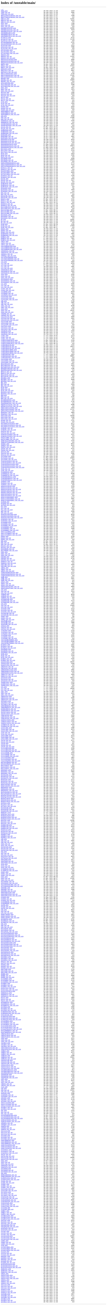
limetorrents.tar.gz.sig (10, 723)
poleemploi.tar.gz (8, 1004)
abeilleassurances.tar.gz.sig (12, 17)
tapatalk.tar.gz (7, 1165)
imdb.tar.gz (5, 578)
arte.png (4, 102)
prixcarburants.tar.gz (9, 1027)
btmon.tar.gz (6, 230)
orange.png (5, 897)
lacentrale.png (7, 662)
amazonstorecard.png (9, 59)
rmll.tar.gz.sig (7, 1082)
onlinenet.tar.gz (7, 881)
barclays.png (6, 149)
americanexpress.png (9, 73)
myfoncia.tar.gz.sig (9, 833)
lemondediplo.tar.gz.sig (10, 707)
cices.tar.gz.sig (7, 290)
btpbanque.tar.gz (7, 233)
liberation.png (7, 715)
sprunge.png (5, 1135)
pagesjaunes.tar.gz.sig (10, 917)
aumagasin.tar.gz (7, 120)
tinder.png (5, 1184)
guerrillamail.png (8, 531)
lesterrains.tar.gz (8, 712)
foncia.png (5, 451)
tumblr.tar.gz (6, 1212)
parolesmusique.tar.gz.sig (11, 946)
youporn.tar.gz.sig (8, 1292)
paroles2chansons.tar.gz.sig (12, 936)
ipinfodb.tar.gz (7, 622)
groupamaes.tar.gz (8, 528)
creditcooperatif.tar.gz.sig (12, 343)
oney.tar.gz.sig (7, 880)
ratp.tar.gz (5, 1040)
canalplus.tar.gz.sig (9, 252)
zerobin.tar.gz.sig (8, 1302)
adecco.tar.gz (6, 20)
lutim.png (4, 743)
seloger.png (5, 1098)
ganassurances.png (8, 486)
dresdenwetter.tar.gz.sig (11, 403)
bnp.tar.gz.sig (7, 194)
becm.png (4, 153)
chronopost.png (7, 279)
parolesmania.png (7, 938)
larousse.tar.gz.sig (9, 680)
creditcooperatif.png (9, 340)
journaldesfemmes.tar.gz (10, 641)
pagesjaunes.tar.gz (8, 916)
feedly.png (5, 444)
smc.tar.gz (5, 1112)
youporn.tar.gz (7, 1291)
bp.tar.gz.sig (6, 222)
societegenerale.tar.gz (10, 1116)
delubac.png (5, 378)
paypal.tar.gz (6, 966)
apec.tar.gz (5, 89)
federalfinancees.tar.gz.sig (12, 442)
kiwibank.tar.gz (7, 651)
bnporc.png (5, 199)
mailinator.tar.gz (8, 767)
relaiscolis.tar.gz (8, 1066)
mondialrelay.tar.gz (9, 817)
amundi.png (5, 78)
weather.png (5, 1256)
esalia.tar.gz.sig (8, 433)
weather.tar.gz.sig (8, 1259)
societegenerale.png (9, 1115)
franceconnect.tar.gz (9, 461)
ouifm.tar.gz (6, 906)
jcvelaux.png (6, 630)
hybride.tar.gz (7, 564)
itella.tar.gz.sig (8, 629)
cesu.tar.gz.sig (7, 277)
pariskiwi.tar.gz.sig (9, 931)
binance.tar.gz (7, 175)
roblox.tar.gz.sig (8, 1085)
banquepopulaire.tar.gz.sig (12, 147)
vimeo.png (4, 1240)
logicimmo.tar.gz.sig (9, 738)
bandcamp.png (6, 135)
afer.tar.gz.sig (7, 26)
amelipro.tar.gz (7, 70)
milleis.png (5, 803)
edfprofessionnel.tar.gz (10, 409)
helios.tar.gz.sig (8, 547)
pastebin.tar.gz (7, 958)
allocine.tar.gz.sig (9, 48)
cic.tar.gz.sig (7, 287)
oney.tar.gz (5, 878)
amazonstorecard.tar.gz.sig (12, 62)
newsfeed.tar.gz (7, 861)
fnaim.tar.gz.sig (7, 450)
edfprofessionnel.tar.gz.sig (12, 411)
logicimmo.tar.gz (7, 737)
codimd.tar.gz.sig (8, 315)
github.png (5, 502)
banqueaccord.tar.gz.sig (10, 142)
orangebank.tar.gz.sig (9, 903)
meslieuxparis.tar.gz (9, 792)
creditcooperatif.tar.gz (10, 342)
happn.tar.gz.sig (7, 539)
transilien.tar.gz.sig (9, 1206)
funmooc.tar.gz (7, 483)
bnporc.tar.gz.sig (8, 202)
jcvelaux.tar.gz (7, 632)
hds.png (4, 541)
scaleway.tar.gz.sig (9, 1096)
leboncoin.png (6, 696)
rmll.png (4, 1079)
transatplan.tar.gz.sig (10, 1201)
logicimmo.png (6, 735)
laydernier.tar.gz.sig (9, 685)
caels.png (4, 241)
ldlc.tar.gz (5, 693)
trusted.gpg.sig (7, 1209)
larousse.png (6, 677)
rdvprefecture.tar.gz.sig (11, 1049)
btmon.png (4, 229)
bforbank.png (6, 158)
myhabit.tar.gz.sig (8, 837)
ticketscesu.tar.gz (8, 1178)
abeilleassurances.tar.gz (11, 15)
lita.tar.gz (5, 732)
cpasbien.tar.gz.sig (9, 334)
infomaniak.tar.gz (8, 600)
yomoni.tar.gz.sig (8, 1283)
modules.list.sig (7, 814)
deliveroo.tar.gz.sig (9, 376)
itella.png (5, 626)
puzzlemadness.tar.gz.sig (11, 1032)
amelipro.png (6, 69)
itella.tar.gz (6, 627)
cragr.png (4, 335)
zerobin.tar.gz (7, 1300)
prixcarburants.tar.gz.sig (11, 1029)
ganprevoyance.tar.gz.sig (11, 495)
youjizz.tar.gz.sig (8, 1287)
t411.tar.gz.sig (7, 1164)
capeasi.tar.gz (7, 254)
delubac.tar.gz (7, 379)
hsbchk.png (5, 556)
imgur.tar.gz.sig (7, 585)
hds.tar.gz (5, 542)
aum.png (4, 116)
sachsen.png (5, 1093)
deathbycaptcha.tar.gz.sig (11, 370)
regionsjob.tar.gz (8, 1062)
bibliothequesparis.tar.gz (11, 164)
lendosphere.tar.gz (8, 709)
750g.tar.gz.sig (7, 14)
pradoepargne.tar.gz (9, 1011)
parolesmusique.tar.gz (9, 944)
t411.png (4, 1160)
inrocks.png (5, 608)
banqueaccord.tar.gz (9, 141)
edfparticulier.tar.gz (9, 404)
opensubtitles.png (8, 892)
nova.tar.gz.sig (7, 867)
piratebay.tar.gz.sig (9, 982)
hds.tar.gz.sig (7, 544)
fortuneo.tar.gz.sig (9, 459)
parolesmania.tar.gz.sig (10, 941)
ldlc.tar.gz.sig (7, 695)
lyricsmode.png (7, 753)
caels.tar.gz (6, 243)
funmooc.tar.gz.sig (8, 484)
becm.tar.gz (5, 155)
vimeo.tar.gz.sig (7, 1244)
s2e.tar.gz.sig (7, 1091)
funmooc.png (5, 481)
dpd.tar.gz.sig (7, 398)
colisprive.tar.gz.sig (9, 320)
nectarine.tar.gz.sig (9, 850)
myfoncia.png (6, 829)
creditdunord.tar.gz (9, 346)
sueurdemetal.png (7, 1140)
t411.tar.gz (5, 1162)
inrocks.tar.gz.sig (8, 611)
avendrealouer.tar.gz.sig (11, 125)
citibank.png (6, 291)
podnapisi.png (6, 993)
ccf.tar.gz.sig (7, 265)
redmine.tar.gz (7, 1057)
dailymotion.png (7, 364)
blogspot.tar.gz (7, 189)
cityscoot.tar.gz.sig (9, 299)
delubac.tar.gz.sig (8, 381)
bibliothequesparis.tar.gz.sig (13, 166)
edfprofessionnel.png (9, 407)
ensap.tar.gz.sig (7, 422)
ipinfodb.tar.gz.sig (9, 624)
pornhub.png (5, 1007)
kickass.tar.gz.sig (8, 647)
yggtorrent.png (7, 1275)
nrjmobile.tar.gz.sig (9, 870)
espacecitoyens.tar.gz (9, 434)
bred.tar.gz (5, 226)
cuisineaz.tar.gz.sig (9, 362)
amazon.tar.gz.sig (8, 58)
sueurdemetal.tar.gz (9, 1142)
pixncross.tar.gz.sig (9, 989)
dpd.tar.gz (5, 396)
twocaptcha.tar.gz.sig (9, 1226)
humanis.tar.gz (7, 561)
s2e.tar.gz (5, 1090)
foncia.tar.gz (6, 453)
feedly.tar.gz (6, 445)
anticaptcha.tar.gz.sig (10, 86)
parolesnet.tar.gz (8, 949)
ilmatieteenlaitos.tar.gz (11, 574)
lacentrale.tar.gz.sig (9, 665)
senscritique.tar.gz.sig (10, 1106)
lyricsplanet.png (7, 757)
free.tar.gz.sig (7, 470)
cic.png (4, 284)
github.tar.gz (6, 503)
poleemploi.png (7, 1002)
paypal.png (5, 964)
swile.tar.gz (6, 1154)
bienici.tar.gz (7, 167)
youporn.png (5, 1289)
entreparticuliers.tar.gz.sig (12, 426)
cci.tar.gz (5, 266)
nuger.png (4, 872)
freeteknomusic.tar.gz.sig (11, 480)
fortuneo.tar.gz (7, 458)
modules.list (6, 812)
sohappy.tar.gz (7, 1123)
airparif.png (6, 37)
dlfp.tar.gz (5, 389)
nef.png (4, 851)
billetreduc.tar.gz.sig (10, 174)
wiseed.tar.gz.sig (8, 1262)
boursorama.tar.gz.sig (9, 213)
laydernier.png (7, 682)
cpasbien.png (6, 331)
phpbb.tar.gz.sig (7, 977)
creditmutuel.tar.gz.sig (10, 357)
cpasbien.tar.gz (7, 332)
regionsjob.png (7, 1060)
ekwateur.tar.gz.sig (9, 414)
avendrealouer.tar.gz (9, 124)
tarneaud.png (6, 1168)
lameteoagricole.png (9, 669)
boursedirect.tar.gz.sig (10, 208)
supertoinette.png (8, 1145)
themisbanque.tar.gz (9, 1175)
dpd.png (4, 395)
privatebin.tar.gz (8, 1022)
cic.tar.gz (5, 285)
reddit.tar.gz (6, 1052)
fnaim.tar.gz (6, 448)
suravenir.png (6, 1149)
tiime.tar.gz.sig (7, 1182)
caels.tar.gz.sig (7, 244)
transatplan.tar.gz (8, 1200)
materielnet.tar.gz (8, 784)
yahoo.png (4, 1273)
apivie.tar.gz (6, 94)
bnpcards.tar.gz (7, 196)
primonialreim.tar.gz (9, 1018)
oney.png (4, 876)
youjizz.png (5, 1284)
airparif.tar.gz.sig (9, 40)
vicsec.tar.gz (6, 1233)
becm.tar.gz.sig (7, 156)
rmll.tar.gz (5, 1080)
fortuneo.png (6, 456)
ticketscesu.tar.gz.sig (10, 1179)
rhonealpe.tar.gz (7, 1076)
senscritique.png (7, 1102)
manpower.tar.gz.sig (9, 773)
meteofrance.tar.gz (8, 800)
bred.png (4, 224)
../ (2, 9)
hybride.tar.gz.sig (8, 566)
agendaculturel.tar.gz (9, 29)
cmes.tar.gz (5, 306)
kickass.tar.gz (7, 646)
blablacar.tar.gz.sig (9, 186)
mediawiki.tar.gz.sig (9, 790)
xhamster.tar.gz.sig (9, 1272)
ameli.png (4, 64)
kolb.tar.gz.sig (7, 657)
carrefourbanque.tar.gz (10, 258)
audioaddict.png (7, 111)
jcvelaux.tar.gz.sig (9, 633)
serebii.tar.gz (7, 1107)
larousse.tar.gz (7, 679)
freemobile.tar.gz (8, 473)
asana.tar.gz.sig (7, 109)
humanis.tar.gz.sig (8, 563)
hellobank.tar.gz (7, 549)
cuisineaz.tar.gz (7, 360)
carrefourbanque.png (9, 257)
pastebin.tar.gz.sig (9, 960)
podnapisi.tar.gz (7, 994)
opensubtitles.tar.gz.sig (11, 895)
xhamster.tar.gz (7, 1270)
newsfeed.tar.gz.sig (9, 862)
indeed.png (5, 594)
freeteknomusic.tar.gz (9, 478)
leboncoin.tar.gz (7, 698)
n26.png (4, 839)
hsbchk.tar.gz (6, 558)
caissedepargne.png (8, 246)
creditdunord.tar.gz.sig (10, 348)
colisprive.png (7, 316)
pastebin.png (6, 956)
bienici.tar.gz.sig (8, 169)
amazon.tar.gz (6, 56)
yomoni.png (5, 1280)
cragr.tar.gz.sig (7, 338)
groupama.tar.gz (7, 524)
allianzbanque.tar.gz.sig (11, 44)
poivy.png (4, 997)
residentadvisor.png (9, 1069)
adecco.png (5, 18)
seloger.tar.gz (7, 1099)
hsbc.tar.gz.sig (7, 555)
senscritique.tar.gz (9, 1104)
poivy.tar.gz (6, 999)
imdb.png (4, 577)
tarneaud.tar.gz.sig (9, 1171)
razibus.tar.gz (7, 1044)
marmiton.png (6, 779)
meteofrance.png (7, 798)
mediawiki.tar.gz (7, 789)
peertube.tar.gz (7, 971)
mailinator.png (7, 765)
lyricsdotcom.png (7, 748)
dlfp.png (4, 387)
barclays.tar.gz (7, 150)
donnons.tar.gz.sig (8, 393)
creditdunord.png (7, 345)
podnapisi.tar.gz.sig (9, 996)
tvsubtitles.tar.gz (8, 1217)
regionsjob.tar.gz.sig (9, 1063)
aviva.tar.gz (6, 127)
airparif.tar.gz (7, 39)
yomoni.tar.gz (6, 1281)
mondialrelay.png (7, 815)
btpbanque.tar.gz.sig (9, 235)
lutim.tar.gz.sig (7, 746)
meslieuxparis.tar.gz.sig (11, 793)
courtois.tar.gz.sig (9, 329)
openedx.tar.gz (7, 889)
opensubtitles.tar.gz (9, 894)
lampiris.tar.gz (7, 674)
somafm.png (5, 1126)
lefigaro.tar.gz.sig (9, 704)
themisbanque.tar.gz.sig (10, 1176)
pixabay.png (5, 983)
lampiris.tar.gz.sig (9, 676)
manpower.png (6, 770)
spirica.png (5, 1131)
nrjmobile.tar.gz (7, 869)
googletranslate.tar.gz (10, 516)
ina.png (4, 589)
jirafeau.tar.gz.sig (9, 638)
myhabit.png (5, 834)
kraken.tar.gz (6, 658)
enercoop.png (6, 415)
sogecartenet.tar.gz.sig (10, 1121)
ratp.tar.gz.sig (7, 1041)
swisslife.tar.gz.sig (9, 1159)
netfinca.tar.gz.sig (9, 858)
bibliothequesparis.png (10, 163)
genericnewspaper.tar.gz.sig (12, 500)
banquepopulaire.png (9, 144)
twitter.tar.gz (7, 1222)
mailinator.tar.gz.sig (9, 768)
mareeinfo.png (6, 775)
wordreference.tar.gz (9, 1266)
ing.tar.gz (5, 605)
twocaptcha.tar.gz (8, 1225)
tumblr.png (5, 1211)
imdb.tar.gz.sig (7, 580)
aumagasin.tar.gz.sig (9, 122)
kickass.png (5, 644)
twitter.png (5, 1220)
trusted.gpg (5, 1207)
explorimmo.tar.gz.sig (9, 439)
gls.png (4, 506)
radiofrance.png (7, 1033)
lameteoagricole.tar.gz (10, 671)
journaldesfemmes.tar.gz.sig (12, 643)
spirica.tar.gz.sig (8, 1134)
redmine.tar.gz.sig (8, 1058)
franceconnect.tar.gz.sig (11, 462)
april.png (4, 97)
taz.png (4, 1173)
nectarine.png (6, 847)
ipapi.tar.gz (6, 618)
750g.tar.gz (5, 12)
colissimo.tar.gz (7, 323)
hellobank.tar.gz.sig (9, 550)
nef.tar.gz (5, 853)
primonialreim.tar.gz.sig (11, 1019)
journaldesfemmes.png (9, 640)
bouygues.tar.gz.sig (9, 218)
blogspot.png (6, 188)
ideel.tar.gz (6, 569)
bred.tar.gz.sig (7, 227)
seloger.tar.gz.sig (8, 1101)
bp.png (3, 219)
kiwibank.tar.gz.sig (9, 652)
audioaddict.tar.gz (8, 113)
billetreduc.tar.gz (8, 172)
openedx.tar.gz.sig (8, 891)
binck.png (4, 178)
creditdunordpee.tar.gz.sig (12, 353)
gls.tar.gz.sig (7, 509)
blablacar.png (6, 183)
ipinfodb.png (6, 621)
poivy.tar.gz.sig (7, 1000)
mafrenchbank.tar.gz (9, 762)
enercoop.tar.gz (7, 417)
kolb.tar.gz (5, 655)
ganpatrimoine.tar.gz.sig (11, 492)
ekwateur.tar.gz (7, 412)
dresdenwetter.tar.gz (9, 401)
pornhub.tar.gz (7, 1008)
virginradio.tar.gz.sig (10, 1250)
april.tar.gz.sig (7, 100)
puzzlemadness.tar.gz (9, 1030)
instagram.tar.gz (7, 613)
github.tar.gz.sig (8, 505)
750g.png (4, 11)
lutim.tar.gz (6, 745)
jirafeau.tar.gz (7, 636)
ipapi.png (4, 616)
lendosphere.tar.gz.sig (10, 710)
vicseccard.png (7, 1236)
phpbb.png (4, 974)
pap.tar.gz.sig (7, 927)
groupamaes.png (7, 527)
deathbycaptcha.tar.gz (9, 368)
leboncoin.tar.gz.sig (9, 699)
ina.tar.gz (5, 591)
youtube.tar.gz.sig (8, 1297)
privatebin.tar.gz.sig (9, 1024)
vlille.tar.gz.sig (8, 1255)
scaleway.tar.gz (7, 1095)
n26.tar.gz (5, 840)
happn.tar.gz (6, 538)
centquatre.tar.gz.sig (9, 273)
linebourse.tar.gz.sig (9, 726)
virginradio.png (7, 1247)
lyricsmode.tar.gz (8, 754)
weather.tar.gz (7, 1258)
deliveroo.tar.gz (7, 375)
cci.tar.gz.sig (7, 268)
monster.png (5, 820)
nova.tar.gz (5, 866)
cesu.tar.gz (5, 276)
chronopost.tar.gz (8, 280)
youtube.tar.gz (7, 1295)
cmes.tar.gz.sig (7, 307)
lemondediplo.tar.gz (9, 706)
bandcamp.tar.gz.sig (9, 138)
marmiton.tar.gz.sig (9, 782)
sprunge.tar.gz (7, 1137)
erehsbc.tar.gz (7, 428)
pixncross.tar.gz (7, 988)
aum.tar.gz (5, 117)
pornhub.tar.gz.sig (8, 1010)
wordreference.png (8, 1264)
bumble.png (5, 236)
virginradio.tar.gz (8, 1248)
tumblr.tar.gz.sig (8, 1214)
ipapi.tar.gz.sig (7, 619)
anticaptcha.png (7, 83)
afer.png (4, 23)
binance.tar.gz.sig (8, 177)
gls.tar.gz (5, 508)
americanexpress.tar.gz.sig (12, 76)
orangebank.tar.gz (8, 902)
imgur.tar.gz (6, 583)
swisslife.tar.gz (7, 1157)
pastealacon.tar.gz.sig (10, 955)
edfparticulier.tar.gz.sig (11, 406)
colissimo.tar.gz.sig (9, 324)
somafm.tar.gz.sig (8, 1129)
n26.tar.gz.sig (7, 842)
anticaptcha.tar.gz (8, 84)
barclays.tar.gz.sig (9, 152)
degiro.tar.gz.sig (8, 373)
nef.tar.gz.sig (7, 855)
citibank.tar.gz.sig (9, 295)
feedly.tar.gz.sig (8, 447)
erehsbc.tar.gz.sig (8, 429)
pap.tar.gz (5, 925)
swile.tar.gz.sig (7, 1156)
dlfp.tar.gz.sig (7, 390)
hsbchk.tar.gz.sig (8, 560)
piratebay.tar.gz (7, 980)
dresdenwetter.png (8, 400)
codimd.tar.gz (6, 313)
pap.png (4, 924)
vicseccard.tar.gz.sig (9, 1239)
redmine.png (5, 1055)
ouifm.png (4, 905)
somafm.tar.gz (6, 1127)
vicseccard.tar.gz (8, 1237)
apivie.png (5, 92)
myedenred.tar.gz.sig (9, 828)
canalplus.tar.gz (7, 251)
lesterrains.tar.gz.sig (10, 713)
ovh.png (4, 909)
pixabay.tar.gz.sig (8, 986)
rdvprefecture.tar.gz (9, 1047)
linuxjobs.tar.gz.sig (9, 731)
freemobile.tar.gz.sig (9, 475)
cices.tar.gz (6, 288)
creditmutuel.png (7, 354)
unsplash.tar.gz (7, 1228)
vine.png (4, 1245)
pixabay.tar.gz (7, 985)
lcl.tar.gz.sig (7, 690)
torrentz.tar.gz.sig (9, 1195)
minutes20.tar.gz (7, 809)
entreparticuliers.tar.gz (11, 425)
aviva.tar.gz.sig (7, 128)
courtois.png (6, 326)
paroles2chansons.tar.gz (10, 935)
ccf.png (4, 262)
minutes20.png (6, 807)
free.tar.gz (5, 469)
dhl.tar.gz (5, 384)
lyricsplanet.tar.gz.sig (10, 760)
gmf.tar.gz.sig (7, 513)
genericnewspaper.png (9, 497)
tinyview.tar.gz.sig (9, 1190)
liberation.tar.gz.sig (9, 718)
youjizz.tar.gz (7, 1286)
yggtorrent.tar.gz (8, 1276)
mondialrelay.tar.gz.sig (10, 818)
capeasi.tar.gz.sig (8, 255)
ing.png (4, 604)
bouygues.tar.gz (7, 216)
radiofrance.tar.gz (8, 1035)
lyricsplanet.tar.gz (9, 759)
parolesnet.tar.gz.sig (9, 950)
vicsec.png (5, 1231)
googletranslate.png (9, 514)
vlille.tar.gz (6, 1253)
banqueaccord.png (7, 139)
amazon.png (5, 55)
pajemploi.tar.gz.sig (9, 922)
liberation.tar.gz (8, 716)
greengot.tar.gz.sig (9, 520)
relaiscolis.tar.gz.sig (10, 1068)
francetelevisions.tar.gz (11, 466)
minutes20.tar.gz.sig (9, 811)
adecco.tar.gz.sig (8, 22)
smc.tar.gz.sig (7, 1113)
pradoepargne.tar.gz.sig (10, 1013)
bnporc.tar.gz (6, 200)
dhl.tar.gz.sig (7, 386)
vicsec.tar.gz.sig (8, 1234)
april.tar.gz (6, 98)
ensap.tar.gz (6, 420)
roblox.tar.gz (6, 1084)
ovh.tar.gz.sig (7, 913)
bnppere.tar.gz (7, 204)
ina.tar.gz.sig (7, 593)
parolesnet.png (7, 947)
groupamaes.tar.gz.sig (9, 530)
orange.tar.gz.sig (8, 900)
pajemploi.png (6, 919)
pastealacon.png (7, 952)
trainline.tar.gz (7, 1196)
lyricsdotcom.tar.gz (9, 749)
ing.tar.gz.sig (7, 607)
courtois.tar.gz (7, 327)
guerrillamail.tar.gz (9, 533)
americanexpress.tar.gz (10, 75)
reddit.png (5, 1051)
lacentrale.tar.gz (8, 663)
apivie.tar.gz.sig (8, 95)
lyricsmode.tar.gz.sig (9, 756)
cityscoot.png (6, 296)
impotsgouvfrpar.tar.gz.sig (12, 588)
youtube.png (5, 1294)
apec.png (4, 87)
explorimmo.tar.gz (8, 437)
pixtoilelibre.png (8, 991)
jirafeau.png (6, 635)
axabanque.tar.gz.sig (9, 133)
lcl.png (4, 687)
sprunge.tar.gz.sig (8, 1138)
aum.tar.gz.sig (7, 119)
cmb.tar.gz (5, 302)
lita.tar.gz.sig (7, 734)
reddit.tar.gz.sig (8, 1054)
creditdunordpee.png (9, 349)
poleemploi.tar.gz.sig (9, 1005)
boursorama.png (7, 210)
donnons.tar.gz (7, 392)
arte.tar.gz (5, 103)
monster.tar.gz (7, 822)
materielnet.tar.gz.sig (10, 786)
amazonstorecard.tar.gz (10, 61)
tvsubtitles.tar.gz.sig (10, 1218)
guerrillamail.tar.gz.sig (11, 535)
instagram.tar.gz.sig (9, 615)
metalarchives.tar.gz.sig (11, 796)
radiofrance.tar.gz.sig (10, 1036)
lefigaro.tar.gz (7, 702)
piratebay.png (6, 978)
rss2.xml (4, 1087)
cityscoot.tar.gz (7, 298)
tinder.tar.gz (6, 1186)
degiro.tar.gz (6, 371)
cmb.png (4, 301)
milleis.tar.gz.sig (8, 806)
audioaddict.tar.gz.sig (10, 114)
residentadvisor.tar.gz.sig (12, 1073)
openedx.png (5, 887)
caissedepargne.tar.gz (9, 247)
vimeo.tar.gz (6, 1242)
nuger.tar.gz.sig (7, 875)
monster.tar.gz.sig (8, 823)
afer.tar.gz (5, 25)
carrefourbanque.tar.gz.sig (12, 260)
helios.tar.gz (6, 546)
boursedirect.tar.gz (9, 207)
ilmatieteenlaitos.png (9, 572)
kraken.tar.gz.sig (8, 660)
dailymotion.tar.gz (8, 365)
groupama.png (6, 522)
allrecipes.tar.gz (8, 51)
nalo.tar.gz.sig (7, 845)
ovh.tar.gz (5, 911)
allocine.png (6, 45)
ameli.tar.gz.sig (7, 67)
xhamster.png (6, 1269)
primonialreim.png (8, 1016)
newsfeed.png (6, 859)
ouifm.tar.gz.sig (7, 908)
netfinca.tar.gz (7, 856)
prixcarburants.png (8, 1026)
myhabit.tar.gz (7, 836)
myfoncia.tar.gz (7, 831)
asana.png (4, 106)
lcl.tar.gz (5, 688)
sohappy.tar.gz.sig (8, 1124)
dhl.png (4, 382)
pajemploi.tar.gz (7, 920)
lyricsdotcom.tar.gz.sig (10, 751)
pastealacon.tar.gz (8, 953)
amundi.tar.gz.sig (8, 81)
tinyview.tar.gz (7, 1189)
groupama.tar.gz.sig (9, 525)
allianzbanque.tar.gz (9, 42)
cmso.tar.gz (5, 310)
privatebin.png (7, 1021)
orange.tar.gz (6, 898)
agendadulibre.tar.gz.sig (11, 36)
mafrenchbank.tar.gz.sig (10, 764)
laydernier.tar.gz (8, 684)
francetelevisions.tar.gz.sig (12, 467)
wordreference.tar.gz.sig (11, 1267)
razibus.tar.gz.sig (8, 1046)
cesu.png (4, 274)
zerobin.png (5, 1298)
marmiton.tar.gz (7, 781)
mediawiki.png (6, 787)
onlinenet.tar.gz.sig (9, 883)
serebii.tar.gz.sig (8, 1109)
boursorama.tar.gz (8, 211)
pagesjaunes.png (7, 914)
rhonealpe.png (6, 1074)
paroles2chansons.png (9, 933)
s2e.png (4, 1088)
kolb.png (4, 654)
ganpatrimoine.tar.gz (9, 491)
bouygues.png (6, 215)
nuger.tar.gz (6, 873)
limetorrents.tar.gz (9, 721)
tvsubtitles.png (7, 1215)
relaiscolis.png (7, 1065)
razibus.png (5, 1043)
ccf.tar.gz (5, 263)
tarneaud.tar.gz (7, 1170)
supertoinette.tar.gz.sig (11, 1148)
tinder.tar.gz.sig (8, 1187)
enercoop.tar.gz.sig (9, 418)
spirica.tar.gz (7, 1132)
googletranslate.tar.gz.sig (12, 517)
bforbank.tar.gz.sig (9, 161)
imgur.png (4, 582)
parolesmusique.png (8, 942)
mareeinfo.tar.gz (7, 776)
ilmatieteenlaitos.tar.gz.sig (12, 575)
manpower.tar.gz (7, 771)
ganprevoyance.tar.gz (9, 494)
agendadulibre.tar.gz (9, 34)
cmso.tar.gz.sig (7, 312)
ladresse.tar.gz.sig (9, 668)
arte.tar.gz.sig (7, 105)
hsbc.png (4, 552)
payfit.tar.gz (6, 961)
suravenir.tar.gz (7, 1151)
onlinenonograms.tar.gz (10, 884)
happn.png (4, 536)
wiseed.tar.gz (6, 1261)
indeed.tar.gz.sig (8, 597)
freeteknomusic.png (8, 476)
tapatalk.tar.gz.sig (9, 1167)
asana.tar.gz (6, 108)
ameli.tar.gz (6, 66)
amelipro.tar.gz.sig (9, 72)
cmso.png (4, 309)
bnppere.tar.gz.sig (8, 205)
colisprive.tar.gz (8, 318)
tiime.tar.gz (6, 1181)
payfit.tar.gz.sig (8, 963)
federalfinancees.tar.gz (10, 440)
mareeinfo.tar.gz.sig (9, 778)
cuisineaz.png (6, 359)
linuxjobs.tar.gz (7, 729)
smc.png (4, 1110)
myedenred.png (6, 825)
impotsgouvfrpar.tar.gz (10, 586)
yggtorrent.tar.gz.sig (9, 1278)
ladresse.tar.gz (7, 666)
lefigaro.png (6, 701)
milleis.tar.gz (7, 804)
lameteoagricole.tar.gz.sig (12, 673)
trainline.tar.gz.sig (9, 1198)
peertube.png (6, 969)
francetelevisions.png (9, 464)
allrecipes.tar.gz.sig (9, 53)
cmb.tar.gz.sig (7, 304)
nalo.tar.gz (5, 844)
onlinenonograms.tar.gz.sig (12, 886)
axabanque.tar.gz (7, 131)
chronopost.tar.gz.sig (9, 282)
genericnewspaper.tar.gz (10, 498)
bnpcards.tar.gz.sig (9, 197)
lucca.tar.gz (6, 740)
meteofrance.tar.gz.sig (10, 801)
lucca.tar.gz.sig (7, 742)
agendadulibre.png (8, 33)
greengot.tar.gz (7, 519)
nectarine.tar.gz (7, 848)
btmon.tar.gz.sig (7, 232)
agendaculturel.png (8, 28)
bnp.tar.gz (5, 193)
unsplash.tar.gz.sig (9, 1229)
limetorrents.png (7, 720)
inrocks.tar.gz (7, 610)
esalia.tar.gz (6, 431)
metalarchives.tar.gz (9, 795)
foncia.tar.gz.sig (8, 455)
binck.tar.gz (6, 180)
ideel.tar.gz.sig (7, 571)
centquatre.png (7, 269)
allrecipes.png (7, 50)
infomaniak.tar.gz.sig (9, 602)
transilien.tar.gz (8, 1204)
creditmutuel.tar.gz (9, 356)
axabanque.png (6, 130)
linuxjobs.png (6, 727)
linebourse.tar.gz (8, 724)
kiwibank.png (6, 649)
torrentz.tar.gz (7, 1193)
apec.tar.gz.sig (7, 91)
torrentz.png (6, 1192)
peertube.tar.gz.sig (9, 972)
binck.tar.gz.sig (7, 182)
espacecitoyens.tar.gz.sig (11, 436)
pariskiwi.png (6, 928)
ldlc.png (4, 691)
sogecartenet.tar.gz (9, 1120)
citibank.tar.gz (7, 293)
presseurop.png (7, 1015)
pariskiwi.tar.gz (7, 930)
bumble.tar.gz (6, 238)
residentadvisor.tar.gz (10, 1071)
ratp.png (4, 1038)
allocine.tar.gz (7, 47)
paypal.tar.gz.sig (8, 967)
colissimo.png (6, 321)
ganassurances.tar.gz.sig (11, 489)
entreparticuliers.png (9, 423)
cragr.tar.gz (6, 337)
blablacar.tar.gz (7, 185)
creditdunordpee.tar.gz (10, 351)
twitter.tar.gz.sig (8, 1223)
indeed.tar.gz (6, 596)
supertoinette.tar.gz (9, 1146)
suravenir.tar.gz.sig (9, 1153)
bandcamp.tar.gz (7, 136)
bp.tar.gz (4, 221)
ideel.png (4, 567)
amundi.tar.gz (6, 80)
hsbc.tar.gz (5, 553)
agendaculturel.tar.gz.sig (11, 31)
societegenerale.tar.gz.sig (12, 1118)
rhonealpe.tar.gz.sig (9, 1077)
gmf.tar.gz (5, 511)
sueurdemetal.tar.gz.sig (10, 1143)
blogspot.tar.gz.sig (9, 191)
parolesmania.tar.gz (9, 939)
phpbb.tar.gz (6, 975)
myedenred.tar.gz (7, 826)
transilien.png (7, 1203)
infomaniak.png (7, 599)
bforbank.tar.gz (7, 160)
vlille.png (5, 1251)
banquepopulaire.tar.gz (10, 146)
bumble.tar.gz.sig (8, 240)
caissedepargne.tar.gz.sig (11, 249)
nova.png (4, 864)
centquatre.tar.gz (8, 271)
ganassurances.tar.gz (9, 487)
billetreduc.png (7, 171)
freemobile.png (7, 472)
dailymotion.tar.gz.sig (10, 367)
